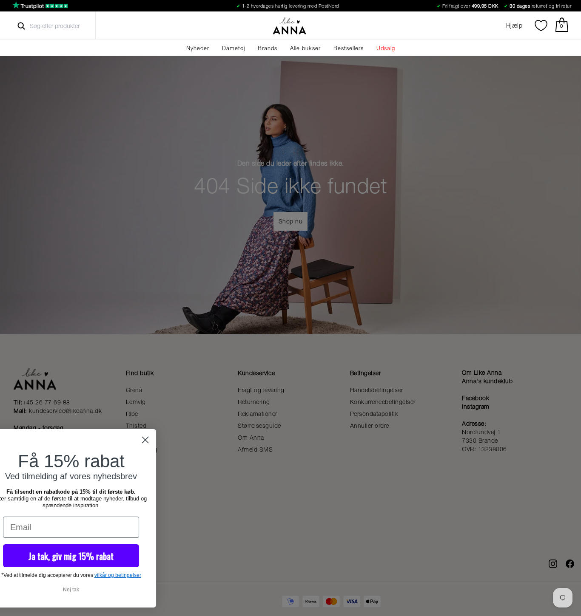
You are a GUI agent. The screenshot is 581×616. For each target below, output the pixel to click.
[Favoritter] (541, 25)
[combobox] (62, 26)
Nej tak (179, 590)
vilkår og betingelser (225, 575)
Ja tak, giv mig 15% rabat (178, 555)
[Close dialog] (252, 439)
